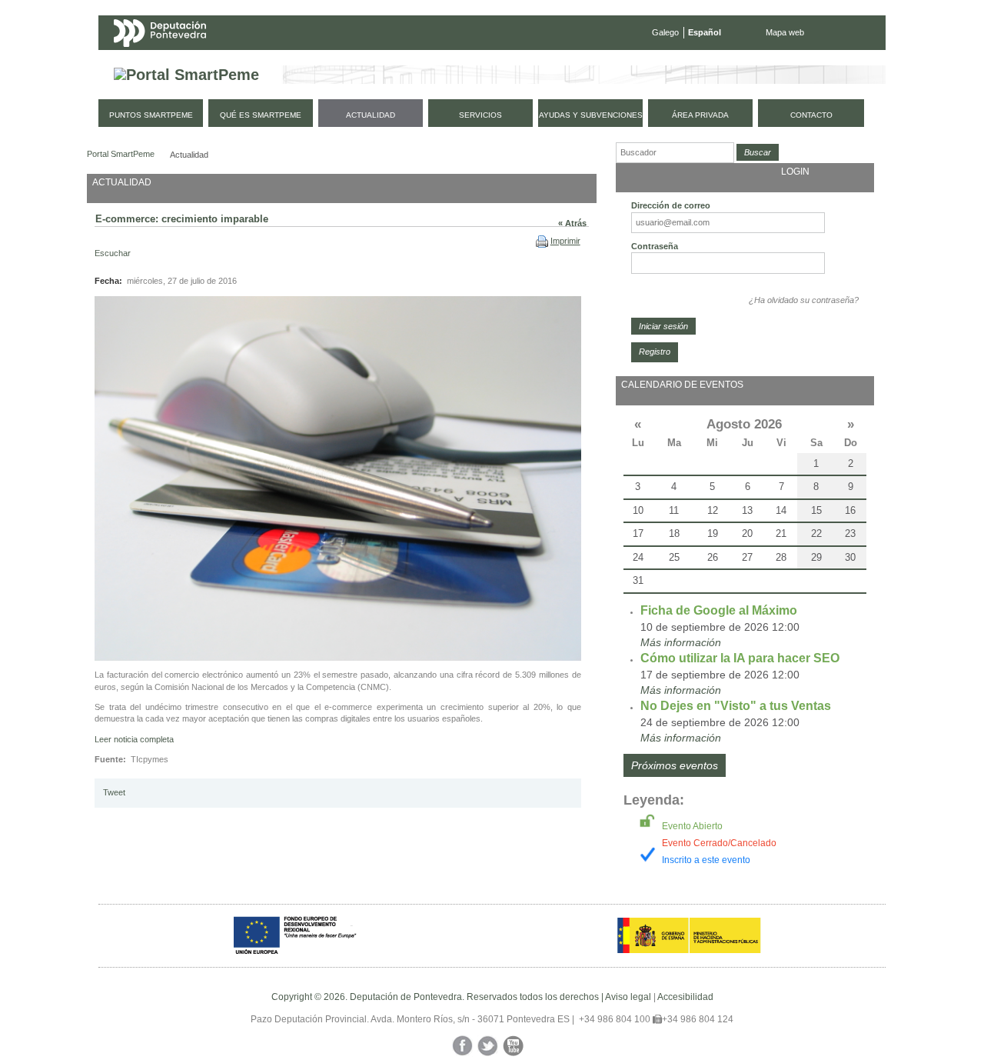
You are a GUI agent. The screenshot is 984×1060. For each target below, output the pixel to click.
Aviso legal (628, 997)
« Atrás (572, 223)
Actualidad (189, 154)
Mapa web (785, 32)
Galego (665, 32)
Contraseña (654, 246)
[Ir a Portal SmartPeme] (186, 75)
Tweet (114, 792)
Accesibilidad (685, 997)
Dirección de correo (670, 205)
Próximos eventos (674, 765)
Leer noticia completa (134, 739)
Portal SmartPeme (121, 153)
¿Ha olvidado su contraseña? (804, 300)
